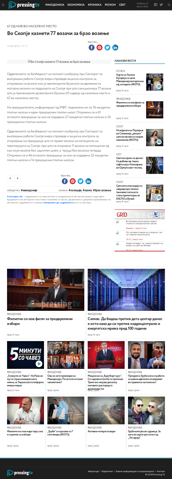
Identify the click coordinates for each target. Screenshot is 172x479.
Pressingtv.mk (15, 196)
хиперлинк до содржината (59, 202)
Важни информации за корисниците (135, 471)
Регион (110, 5)
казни (88, 190)
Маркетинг (107, 471)
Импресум (93, 471)
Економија (76, 5)
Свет (122, 5)
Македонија (54, 5)
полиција (75, 190)
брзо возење (103, 190)
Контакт (161, 471)
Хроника (94, 5)
